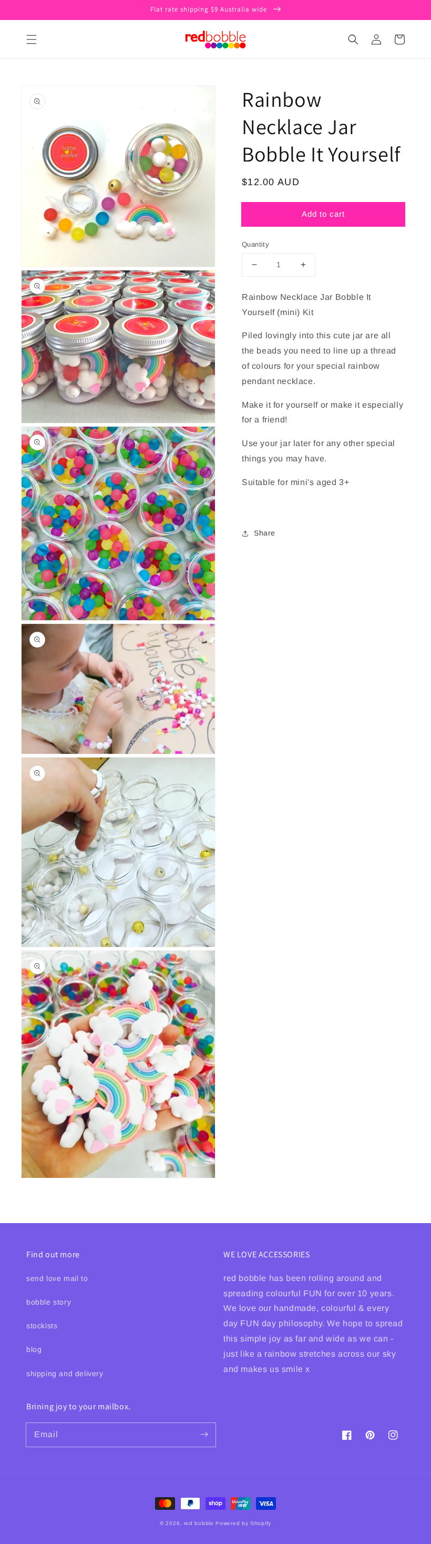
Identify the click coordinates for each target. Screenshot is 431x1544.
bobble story (48, 1302)
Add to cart (323, 213)
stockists (41, 1325)
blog (34, 1349)
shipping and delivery (65, 1373)
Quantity (255, 244)
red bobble (199, 1523)
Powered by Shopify (243, 1523)
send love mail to (57, 1278)
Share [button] (264, 533)
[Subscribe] (204, 1434)
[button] (31, 39)
